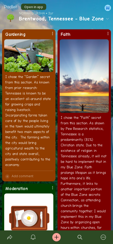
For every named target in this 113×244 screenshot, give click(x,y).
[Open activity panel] (33, 237)
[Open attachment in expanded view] (28, 55)
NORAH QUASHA (32, 13)
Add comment (22, 176)
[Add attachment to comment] (7, 176)
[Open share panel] (9, 237)
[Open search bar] (80, 237)
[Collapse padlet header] (107, 18)
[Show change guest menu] (108, 8)
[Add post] (56, 237)
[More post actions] (49, 35)
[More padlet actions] (103, 237)
